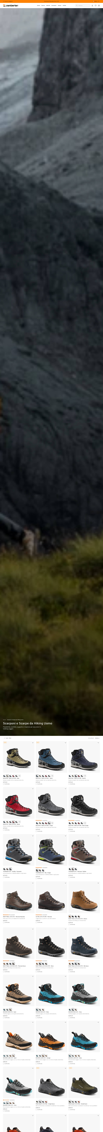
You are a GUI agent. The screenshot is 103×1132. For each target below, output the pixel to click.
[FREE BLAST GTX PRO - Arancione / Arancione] (46, 1101)
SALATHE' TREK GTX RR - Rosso (11, 824)
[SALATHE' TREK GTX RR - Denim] (10, 776)
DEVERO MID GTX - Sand (9, 1012)
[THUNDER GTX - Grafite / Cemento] (10, 869)
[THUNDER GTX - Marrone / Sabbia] (7, 869)
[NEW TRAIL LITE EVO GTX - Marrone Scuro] (79, 916)
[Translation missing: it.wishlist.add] (33, 743)
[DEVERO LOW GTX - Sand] (13, 1055)
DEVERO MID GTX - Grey (75, 1012)
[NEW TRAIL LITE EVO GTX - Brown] (70, 916)
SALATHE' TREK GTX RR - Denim (77, 778)
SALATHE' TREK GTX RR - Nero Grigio (78, 825)
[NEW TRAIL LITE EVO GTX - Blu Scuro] (76, 916)
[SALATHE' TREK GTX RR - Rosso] (13, 776)
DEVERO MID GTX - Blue (42, 1012)
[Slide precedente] (5, 756)
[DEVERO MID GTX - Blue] (4, 1009)
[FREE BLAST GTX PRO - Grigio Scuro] (40, 1101)
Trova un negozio (8, 1)
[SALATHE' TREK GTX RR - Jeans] (4, 776)
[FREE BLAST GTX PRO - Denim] (43, 1101)
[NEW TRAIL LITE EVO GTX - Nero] (73, 916)
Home (4, 719)
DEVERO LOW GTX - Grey (9, 1105)
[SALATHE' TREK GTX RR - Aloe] (7, 776)
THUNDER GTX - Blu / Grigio (43, 873)
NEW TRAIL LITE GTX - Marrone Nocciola (14, 917)
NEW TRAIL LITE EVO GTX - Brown (77, 919)
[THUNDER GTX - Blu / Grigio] (4, 869)
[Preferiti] (95, 5)
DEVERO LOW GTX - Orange (43, 1058)
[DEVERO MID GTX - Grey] (7, 1009)
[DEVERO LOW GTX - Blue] (4, 1055)
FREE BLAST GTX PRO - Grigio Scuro (45, 1104)
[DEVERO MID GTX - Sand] (10, 1009)
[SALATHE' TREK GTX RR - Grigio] (16, 776)
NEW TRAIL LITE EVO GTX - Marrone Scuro (14, 966)
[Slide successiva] (32, 756)
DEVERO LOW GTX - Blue (75, 1058)
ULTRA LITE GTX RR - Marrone (44, 917)
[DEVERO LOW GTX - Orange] (10, 1055)
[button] (97, 738)
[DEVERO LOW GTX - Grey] (7, 1055)
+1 (19, 775)
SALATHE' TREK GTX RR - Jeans (44, 778)
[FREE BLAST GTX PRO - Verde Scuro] (37, 1101)
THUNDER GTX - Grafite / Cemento (12, 871)
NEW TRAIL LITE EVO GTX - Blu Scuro (78, 966)
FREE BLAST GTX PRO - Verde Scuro (77, 1104)
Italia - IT (96, 1)
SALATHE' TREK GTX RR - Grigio (44, 825)
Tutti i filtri (8, 738)
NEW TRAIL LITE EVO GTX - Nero (45, 966)
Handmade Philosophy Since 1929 (51, 1)
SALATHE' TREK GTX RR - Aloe (11, 778)
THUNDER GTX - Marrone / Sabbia (77, 871)
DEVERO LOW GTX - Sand (9, 1058)
